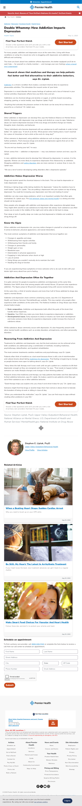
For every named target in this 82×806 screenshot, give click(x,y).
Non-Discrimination (72, 762)
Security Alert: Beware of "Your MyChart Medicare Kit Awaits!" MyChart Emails (40, 13)
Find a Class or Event (11, 766)
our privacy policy (41, 802)
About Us (31, 762)
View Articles (42, 450)
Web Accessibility (72, 766)
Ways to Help (31, 768)
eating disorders (30, 163)
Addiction (7, 24)
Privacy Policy (72, 756)
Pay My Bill (11, 762)
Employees (72, 745)
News (51, 745)
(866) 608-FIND (38, 644)
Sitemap (72, 769)
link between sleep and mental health (44, 198)
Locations (31, 748)
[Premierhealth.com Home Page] (5, 17)
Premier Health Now (52, 756)
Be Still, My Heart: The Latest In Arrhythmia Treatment (36, 564)
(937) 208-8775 (14, 725)
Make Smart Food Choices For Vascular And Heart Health (37, 622)
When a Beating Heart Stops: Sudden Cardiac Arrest (34, 508)
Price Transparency (51, 771)
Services (31, 751)
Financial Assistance (52, 774)
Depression (14, 24)
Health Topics (36, 24)
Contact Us (11, 759)
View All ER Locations (14, 730)
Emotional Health (24, 24)
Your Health (11, 17)
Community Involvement (31, 765)
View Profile (29, 450)
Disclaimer (71, 759)
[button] (4, 7)
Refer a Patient (11, 773)
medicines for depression (39, 359)
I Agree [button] (67, 801)
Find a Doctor (11, 756)
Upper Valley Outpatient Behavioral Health (41, 447)
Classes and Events (51, 749)
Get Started (66, 42)
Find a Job (11, 769)
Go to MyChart (11, 752)
